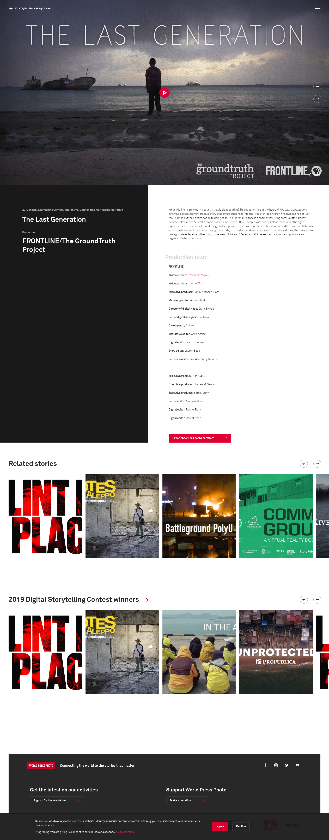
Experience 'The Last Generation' (193, 438)
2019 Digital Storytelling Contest (33, 8)
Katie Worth (197, 283)
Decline (241, 826)
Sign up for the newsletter (50, 800)
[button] (304, 464)
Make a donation (180, 800)
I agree (220, 826)
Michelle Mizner (199, 275)
